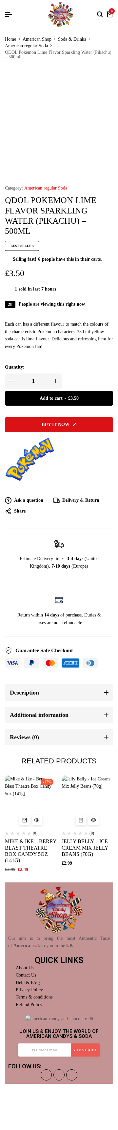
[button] (24, 820)
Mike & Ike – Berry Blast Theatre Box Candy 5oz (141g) (30, 850)
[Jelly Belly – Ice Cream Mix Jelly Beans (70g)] (87, 801)
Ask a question (28, 500)
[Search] (100, 14)
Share (20, 511)
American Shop (37, 39)
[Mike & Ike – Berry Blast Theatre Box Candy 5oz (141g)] (31, 801)
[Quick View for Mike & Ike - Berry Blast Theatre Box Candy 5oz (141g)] (37, 820)
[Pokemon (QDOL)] (29, 461)
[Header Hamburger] (8, 14)
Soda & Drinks (72, 39)
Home (10, 39)
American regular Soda (26, 46)
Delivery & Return (80, 500)
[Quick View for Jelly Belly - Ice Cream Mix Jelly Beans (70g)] (93, 820)
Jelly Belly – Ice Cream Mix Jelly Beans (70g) (85, 847)
